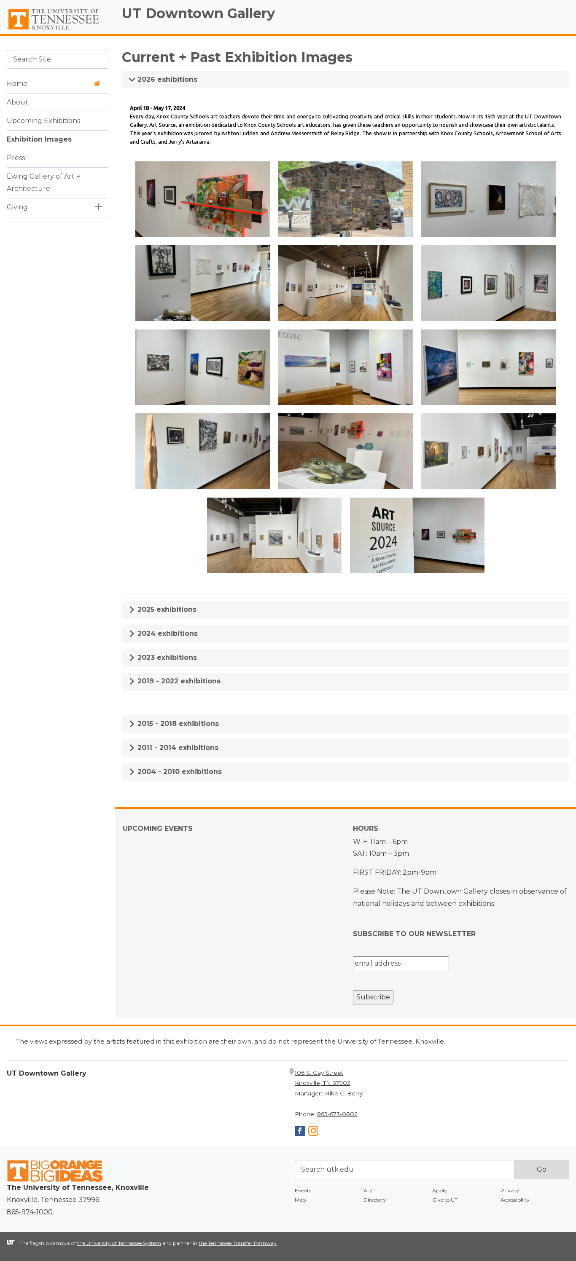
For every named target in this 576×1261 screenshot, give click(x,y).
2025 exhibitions (165, 609)
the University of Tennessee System (119, 1243)
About (17, 102)
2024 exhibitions (166, 633)
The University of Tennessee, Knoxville (57, 29)
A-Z (368, 1190)
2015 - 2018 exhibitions (177, 724)
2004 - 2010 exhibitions (178, 772)
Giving (17, 207)
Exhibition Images (39, 139)
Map (300, 1200)
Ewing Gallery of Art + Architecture (43, 182)
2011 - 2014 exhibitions (176, 748)
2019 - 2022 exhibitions (178, 681)
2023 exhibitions (166, 657)
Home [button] (17, 84)
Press (16, 158)
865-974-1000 (30, 1212)
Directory (374, 1200)
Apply (439, 1190)
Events (303, 1190)
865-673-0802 (337, 1114)
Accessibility (515, 1200)
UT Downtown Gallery (198, 13)
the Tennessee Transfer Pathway (238, 1243)
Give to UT (445, 1200)
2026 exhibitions (166, 79)
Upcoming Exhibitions (43, 121)
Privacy (510, 1190)
